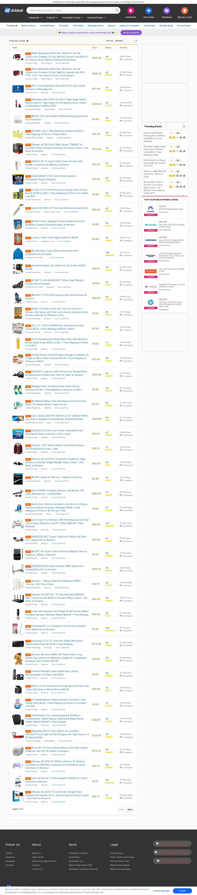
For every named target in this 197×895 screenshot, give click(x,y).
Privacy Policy (116, 853)
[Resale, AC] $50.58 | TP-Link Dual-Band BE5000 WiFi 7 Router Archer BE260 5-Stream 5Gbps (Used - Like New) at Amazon (56, 597)
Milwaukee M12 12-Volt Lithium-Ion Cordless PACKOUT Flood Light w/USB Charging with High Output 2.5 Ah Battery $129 (57, 734)
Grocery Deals (183, 25)
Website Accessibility (120, 869)
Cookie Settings (161, 890)
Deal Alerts (74, 857)
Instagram (10, 861)
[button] (185, 12)
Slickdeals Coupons (78, 853)
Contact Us (37, 869)
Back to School (28, 25)
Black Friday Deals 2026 (80, 865)
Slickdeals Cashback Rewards (83, 869)
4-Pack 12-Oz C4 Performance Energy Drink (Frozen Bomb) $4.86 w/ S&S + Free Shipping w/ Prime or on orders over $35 (56, 193)
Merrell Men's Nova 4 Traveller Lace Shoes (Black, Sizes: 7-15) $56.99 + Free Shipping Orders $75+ (154, 187)
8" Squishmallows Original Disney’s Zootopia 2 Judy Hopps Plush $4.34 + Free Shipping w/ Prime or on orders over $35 (55, 703)
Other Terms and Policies (122, 857)
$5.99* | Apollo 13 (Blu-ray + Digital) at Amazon (57, 477)
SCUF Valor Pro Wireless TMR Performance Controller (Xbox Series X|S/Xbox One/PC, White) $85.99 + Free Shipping (57, 523)
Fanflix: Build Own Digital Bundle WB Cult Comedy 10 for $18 (155, 163)
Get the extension (131, 33)
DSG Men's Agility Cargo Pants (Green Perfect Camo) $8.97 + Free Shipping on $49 (155, 150)
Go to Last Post (62, 63)
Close (182, 890)
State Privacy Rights (120, 865)
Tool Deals (63, 25)
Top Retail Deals (46, 25)
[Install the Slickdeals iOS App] (172, 861)
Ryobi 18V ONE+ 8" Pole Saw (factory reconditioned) (60, 208)
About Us (36, 853)
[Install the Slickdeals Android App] (172, 852)
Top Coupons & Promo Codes (161, 199)
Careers (36, 865)
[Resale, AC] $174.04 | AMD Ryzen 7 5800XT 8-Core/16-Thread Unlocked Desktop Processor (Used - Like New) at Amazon (56, 147)
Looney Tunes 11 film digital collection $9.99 (55, 237)
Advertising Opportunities (44, 861)
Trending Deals (153, 126)
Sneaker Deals (166, 25)
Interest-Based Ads (119, 861)
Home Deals (149, 25)
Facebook (10, 857)
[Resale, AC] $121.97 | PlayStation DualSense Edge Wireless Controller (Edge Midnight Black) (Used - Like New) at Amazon (55, 462)
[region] (98, 891)
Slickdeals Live (76, 861)
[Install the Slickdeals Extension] (172, 844)
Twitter (9, 853)
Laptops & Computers (129, 25)
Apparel (111, 25)
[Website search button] (117, 10)
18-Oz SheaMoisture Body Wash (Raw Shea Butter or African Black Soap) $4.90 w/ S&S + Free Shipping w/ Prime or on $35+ (56, 342)
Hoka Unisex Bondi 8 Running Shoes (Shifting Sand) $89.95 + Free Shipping (154, 137)
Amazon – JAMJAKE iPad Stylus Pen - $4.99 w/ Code (155, 174)
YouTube (10, 865)
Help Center (38, 857)
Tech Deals (78, 25)
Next (130, 809)
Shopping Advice (95, 25)
